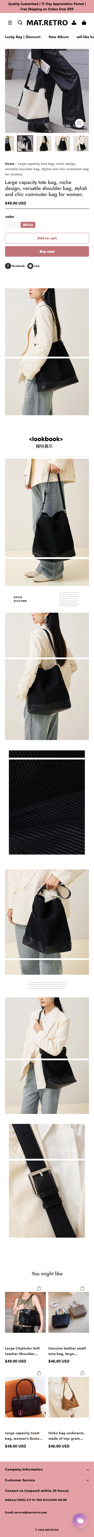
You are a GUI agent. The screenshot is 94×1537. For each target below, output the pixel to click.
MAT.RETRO (52, 1529)
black (11, 224)
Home (9, 163)
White (28, 224)
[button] (10, 23)
